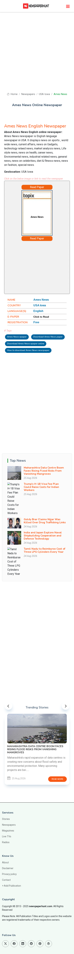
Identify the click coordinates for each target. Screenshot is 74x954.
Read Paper (37, 187)
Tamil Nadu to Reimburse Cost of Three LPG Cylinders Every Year (44, 550)
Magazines (8, 830)
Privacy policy (9, 874)
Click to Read (41, 316)
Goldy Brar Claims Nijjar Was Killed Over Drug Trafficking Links (45, 521)
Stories (6, 819)
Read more (57, 779)
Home (13, 94)
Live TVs (6, 836)
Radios (5, 842)
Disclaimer (7, 868)
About (5, 862)
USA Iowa (44, 94)
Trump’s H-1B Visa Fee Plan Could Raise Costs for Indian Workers (41, 487)
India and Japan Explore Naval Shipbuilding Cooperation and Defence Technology (43, 535)
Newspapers (28, 94)
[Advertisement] (37, 54)
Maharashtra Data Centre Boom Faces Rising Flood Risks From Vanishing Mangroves (44, 471)
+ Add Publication (11, 886)
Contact (6, 880)
